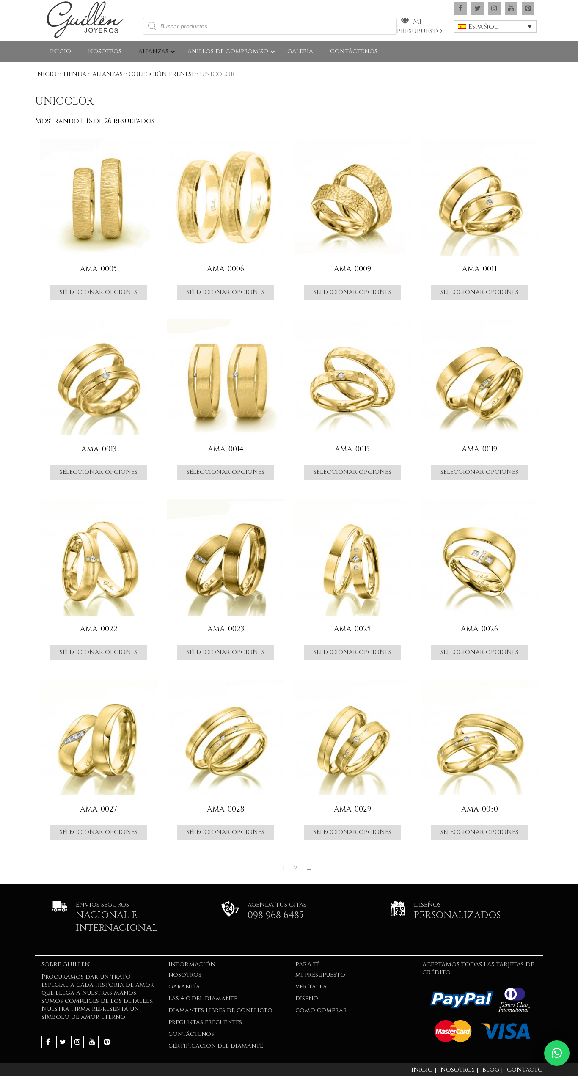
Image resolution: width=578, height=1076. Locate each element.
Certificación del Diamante (215, 1046)
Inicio (46, 74)
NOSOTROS (184, 975)
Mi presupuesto (419, 26)
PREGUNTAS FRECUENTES (205, 1022)
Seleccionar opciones (99, 292)
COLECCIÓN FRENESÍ (161, 74)
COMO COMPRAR (321, 1010)
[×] (557, 1053)
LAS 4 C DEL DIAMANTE (202, 998)
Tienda (74, 74)
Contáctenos (191, 1034)
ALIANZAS (107, 74)
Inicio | (423, 1070)
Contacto (525, 1070)
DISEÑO (306, 998)
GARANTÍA (184, 986)
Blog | (492, 1070)
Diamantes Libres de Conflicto (220, 1010)
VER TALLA (311, 986)
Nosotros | (459, 1070)
